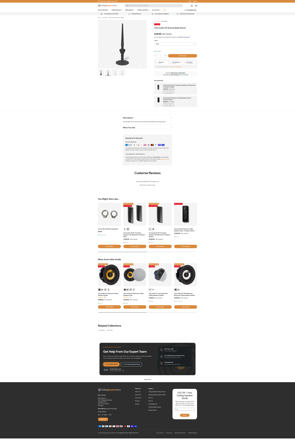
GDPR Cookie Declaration (180, 432)
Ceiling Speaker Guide (154, 407)
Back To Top (147, 379)
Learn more (114, 1)
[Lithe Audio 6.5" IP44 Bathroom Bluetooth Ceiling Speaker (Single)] (185, 274)
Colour (156, 40)
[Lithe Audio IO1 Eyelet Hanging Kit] (109, 214)
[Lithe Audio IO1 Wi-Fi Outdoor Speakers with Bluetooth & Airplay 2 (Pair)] (134, 214)
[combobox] (153, 5)
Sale (164, 10)
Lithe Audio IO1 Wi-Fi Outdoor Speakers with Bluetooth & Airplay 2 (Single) (179, 86)
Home (99, 17)
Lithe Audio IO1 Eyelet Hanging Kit (108, 229)
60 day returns (165, 159)
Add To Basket (182, 55)
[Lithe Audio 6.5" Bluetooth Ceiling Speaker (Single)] (109, 274)
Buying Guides (152, 410)
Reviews (137, 401)
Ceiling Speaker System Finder (157, 395)
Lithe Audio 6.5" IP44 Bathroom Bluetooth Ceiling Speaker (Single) (184, 294)
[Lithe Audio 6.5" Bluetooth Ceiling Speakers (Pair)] (134, 274)
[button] (196, 5)
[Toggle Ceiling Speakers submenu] (123, 10)
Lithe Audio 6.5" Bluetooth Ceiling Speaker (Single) (108, 294)
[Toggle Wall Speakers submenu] (135, 10)
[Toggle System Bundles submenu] (109, 10)
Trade (189, 1)
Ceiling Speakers (116, 10)
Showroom (138, 395)
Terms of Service (160, 432)
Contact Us (103, 419)
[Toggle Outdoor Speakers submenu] (149, 10)
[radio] (124, 229)
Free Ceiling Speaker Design (132, 364)
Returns (150, 401)
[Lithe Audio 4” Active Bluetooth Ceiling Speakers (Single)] (160, 274)
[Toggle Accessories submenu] (161, 10)
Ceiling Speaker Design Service (157, 391)
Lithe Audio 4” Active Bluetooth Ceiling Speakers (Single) (158, 294)
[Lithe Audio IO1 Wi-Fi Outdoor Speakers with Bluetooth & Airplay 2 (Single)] (160, 214)
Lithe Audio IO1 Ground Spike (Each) (116, 17)
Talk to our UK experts (175, 66)
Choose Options (168, 92)
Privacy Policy (169, 432)
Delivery (150, 398)
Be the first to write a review (147, 185)
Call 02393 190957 (112, 364)
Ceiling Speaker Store (106, 432)
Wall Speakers (129, 10)
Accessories (156, 10)
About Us (137, 391)
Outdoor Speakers (142, 10)
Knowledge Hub (152, 404)
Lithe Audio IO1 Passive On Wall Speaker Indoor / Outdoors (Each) (177, 98)
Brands (195, 1)
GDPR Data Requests (192, 432)
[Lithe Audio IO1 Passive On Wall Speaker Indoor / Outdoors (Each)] (185, 214)
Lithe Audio (157, 21)
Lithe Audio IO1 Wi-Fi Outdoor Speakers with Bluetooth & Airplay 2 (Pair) (134, 234)
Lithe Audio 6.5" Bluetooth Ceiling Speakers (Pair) (133, 294)
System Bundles (103, 10)
